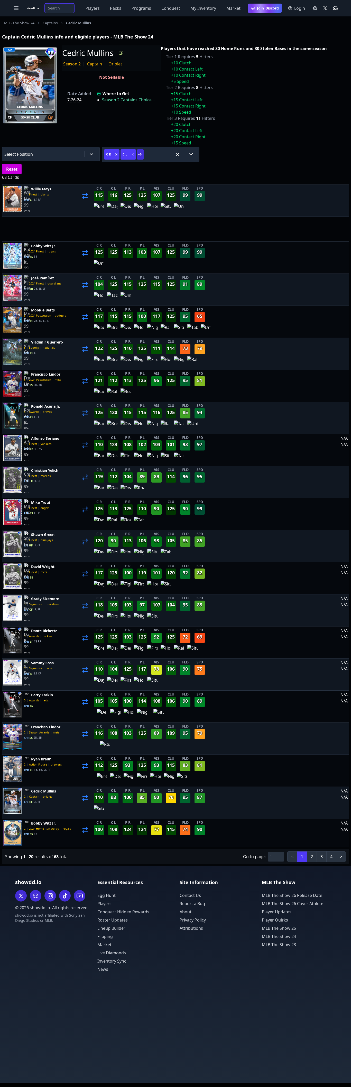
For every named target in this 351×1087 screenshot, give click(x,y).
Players (93, 8)
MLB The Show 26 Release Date (292, 895)
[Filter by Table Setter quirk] (112, 297)
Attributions (191, 928)
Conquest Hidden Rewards (123, 912)
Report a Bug (192, 903)
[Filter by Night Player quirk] (152, 329)
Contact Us (190, 895)
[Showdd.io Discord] (335, 8)
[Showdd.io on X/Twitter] (325, 8)
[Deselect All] (177, 154)
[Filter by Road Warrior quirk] (126, 393)
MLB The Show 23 (279, 944)
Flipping (105, 936)
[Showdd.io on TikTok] (65, 896)
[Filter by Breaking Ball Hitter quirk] (99, 208)
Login (299, 8)
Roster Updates (112, 920)
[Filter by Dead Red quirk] (126, 208)
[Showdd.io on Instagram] (50, 896)
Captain (94, 64)
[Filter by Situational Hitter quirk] (166, 208)
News (102, 969)
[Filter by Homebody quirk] (152, 208)
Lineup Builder (111, 928)
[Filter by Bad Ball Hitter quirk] (99, 329)
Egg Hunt (106, 895)
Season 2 (72, 64)
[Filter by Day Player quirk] (112, 208)
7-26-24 (74, 100)
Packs (115, 8)
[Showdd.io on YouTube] (79, 896)
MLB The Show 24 (19, 23)
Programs (141, 8)
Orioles (115, 64)
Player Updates (276, 912)
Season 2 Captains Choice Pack (129, 100)
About (185, 912)
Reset (11, 169)
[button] (51, 154)
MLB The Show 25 (279, 928)
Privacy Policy (193, 920)
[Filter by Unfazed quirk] (179, 208)
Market (233, 8)
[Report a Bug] (314, 8)
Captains (50, 23)
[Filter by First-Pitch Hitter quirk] (152, 361)
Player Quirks (275, 920)
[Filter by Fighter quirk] (139, 208)
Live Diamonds (111, 953)
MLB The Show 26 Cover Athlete (292, 903)
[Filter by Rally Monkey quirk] (166, 329)
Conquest (170, 8)
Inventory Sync (111, 961)
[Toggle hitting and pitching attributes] (85, 201)
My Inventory (203, 8)
